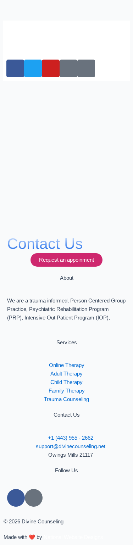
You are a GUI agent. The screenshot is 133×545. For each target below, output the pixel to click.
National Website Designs (73, 537)
